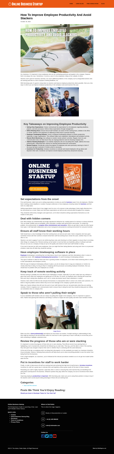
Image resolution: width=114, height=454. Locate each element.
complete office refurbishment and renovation (53, 225)
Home (71, 3)
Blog (103, 3)
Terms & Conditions (17, 420)
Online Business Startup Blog (20, 416)
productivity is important (40, 376)
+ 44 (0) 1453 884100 (52, 419)
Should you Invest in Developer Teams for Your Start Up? (38, 393)
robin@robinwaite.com (53, 425)
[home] (25, 3)
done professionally (37, 333)
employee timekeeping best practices (46, 257)
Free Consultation (92, 3)
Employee (24, 255)
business (69, 202)
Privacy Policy (15, 422)
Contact (13, 415)
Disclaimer (14, 418)
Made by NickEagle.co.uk (99, 448)
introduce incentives (86, 365)
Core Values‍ (80, 3)
